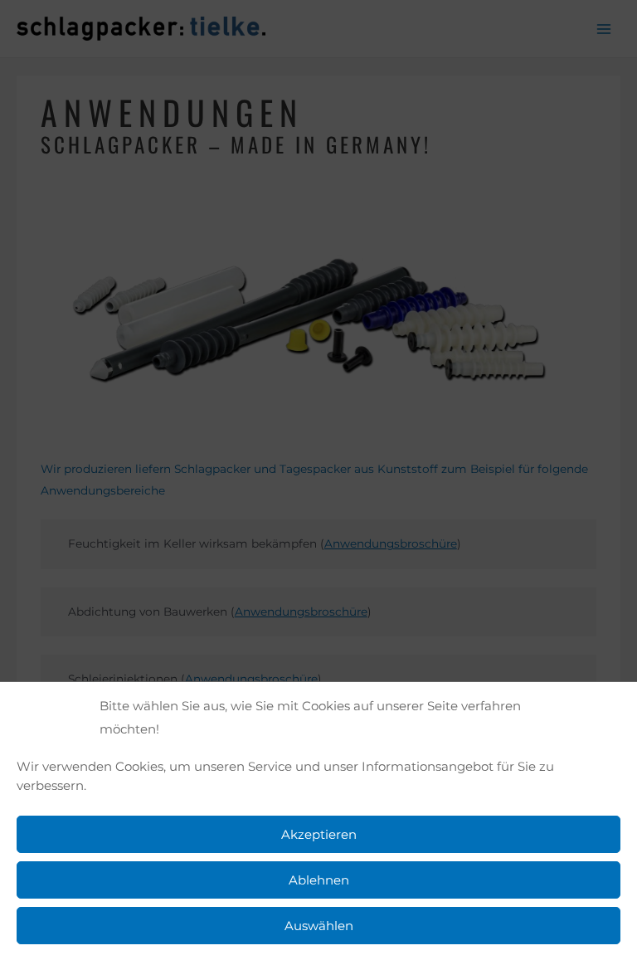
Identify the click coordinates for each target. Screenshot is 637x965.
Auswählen (318, 925)
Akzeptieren (319, 834)
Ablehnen (319, 880)
